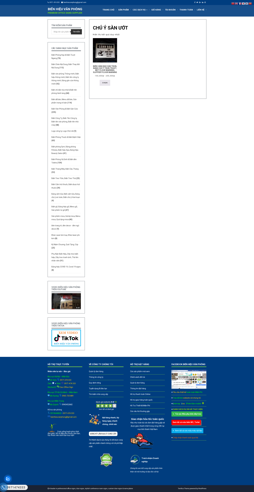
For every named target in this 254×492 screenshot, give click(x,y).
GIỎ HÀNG (156, 10)
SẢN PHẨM (123, 10)
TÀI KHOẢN (170, 10)
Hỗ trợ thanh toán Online (140, 394)
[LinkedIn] (203, 2)
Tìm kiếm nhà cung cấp (98, 394)
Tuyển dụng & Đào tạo (98, 388)
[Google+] (200, 2)
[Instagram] (205, 2)
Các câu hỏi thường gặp (140, 411)
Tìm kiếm (76, 32)
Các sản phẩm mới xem (140, 371)
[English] (236, 3)
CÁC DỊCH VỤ (139, 10)
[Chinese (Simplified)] (233, 3)
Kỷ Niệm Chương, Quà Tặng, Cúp (64, 244)
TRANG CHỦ (108, 10)
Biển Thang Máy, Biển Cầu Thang (65, 169)
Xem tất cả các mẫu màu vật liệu (188, 431)
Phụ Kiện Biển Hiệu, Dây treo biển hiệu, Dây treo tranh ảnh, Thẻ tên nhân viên (64, 257)
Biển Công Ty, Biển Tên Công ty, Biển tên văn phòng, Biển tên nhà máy (64, 121)
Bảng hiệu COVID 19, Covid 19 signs (66, 267)
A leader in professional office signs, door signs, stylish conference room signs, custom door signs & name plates (91, 488)
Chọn (105, 83)
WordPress (202, 488)
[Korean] (247, 3)
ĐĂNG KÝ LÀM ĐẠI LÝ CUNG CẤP (103, 434)
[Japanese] (243, 3)
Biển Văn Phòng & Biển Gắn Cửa (64, 109)
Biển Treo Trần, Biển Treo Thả (63, 178)
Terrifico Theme (183, 488)
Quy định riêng (95, 383)
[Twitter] (197, 2)
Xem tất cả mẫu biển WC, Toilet (186, 422)
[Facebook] (195, 2)
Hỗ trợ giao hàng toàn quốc (141, 400)
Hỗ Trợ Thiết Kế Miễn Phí (140, 406)
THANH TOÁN (186, 10)
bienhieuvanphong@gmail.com (75, 2)
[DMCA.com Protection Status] (106, 466)
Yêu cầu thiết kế (187, 392)
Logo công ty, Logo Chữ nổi (62, 131)
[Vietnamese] (250, 3)
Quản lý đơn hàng (96, 371)
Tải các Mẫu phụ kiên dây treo (188, 414)
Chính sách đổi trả (137, 377)
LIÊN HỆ (200, 10)
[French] (240, 3)
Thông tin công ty (96, 377)
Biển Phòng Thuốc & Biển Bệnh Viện (66, 137)
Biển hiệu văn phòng (65, 9)
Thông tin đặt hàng (138, 388)
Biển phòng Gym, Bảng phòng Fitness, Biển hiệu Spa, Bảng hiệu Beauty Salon (64, 150)
